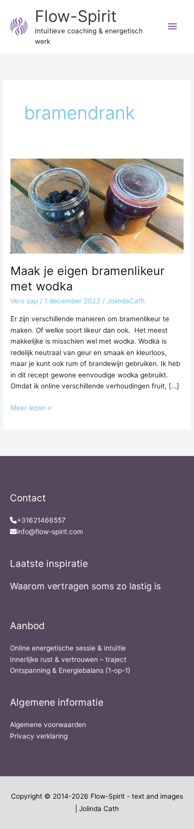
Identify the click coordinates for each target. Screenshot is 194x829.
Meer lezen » (30, 407)
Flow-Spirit (76, 16)
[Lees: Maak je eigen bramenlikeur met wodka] (97, 205)
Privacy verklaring (39, 736)
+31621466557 (41, 520)
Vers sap (24, 301)
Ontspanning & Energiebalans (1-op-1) (70, 670)
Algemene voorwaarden (48, 725)
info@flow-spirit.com (50, 532)
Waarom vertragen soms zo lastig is (85, 586)
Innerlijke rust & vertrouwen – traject (68, 659)
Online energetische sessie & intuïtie (68, 648)
